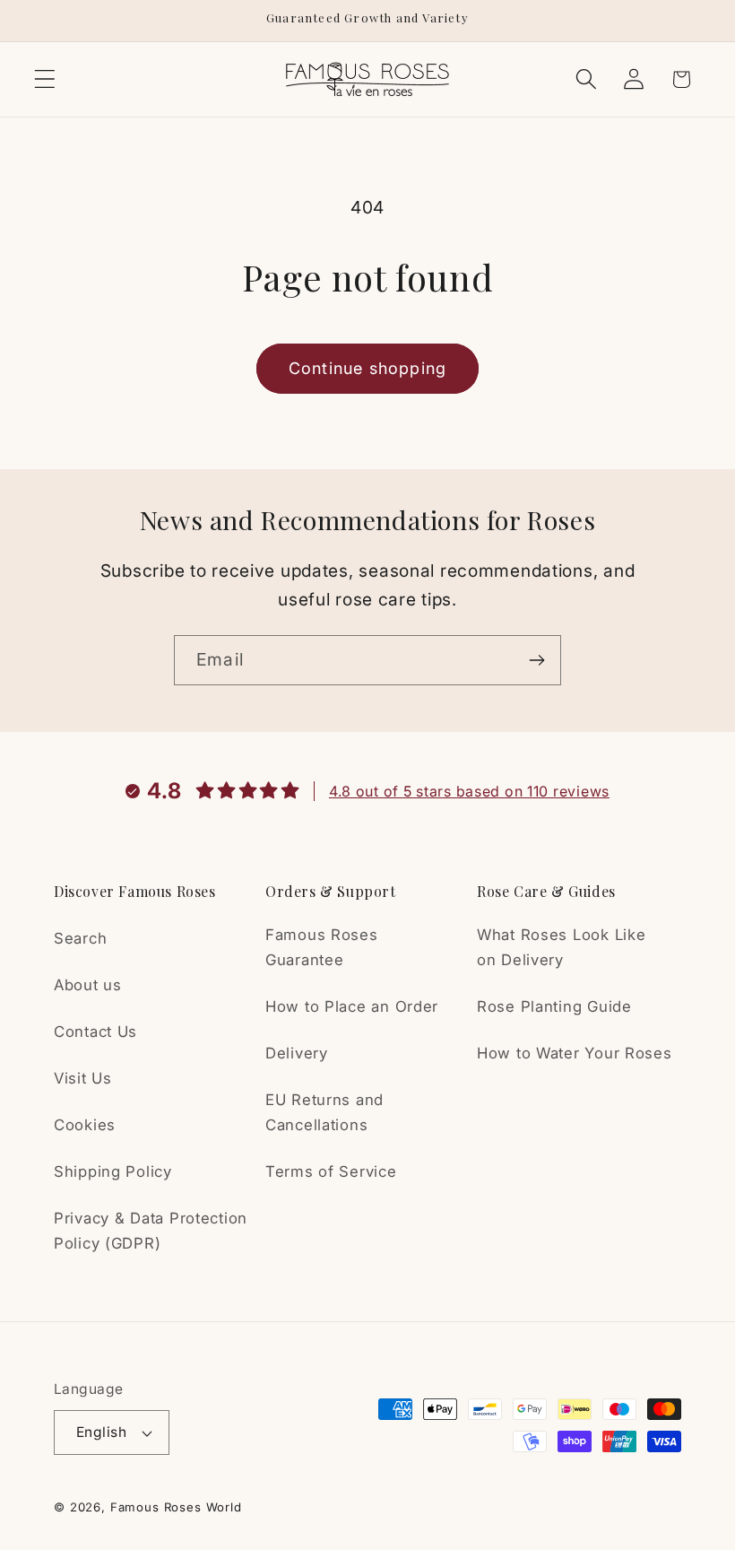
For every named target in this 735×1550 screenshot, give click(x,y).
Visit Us (83, 1078)
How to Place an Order (351, 1006)
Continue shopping (367, 368)
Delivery (296, 1053)
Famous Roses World (176, 1507)
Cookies (85, 1125)
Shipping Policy (113, 1171)
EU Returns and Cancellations (324, 1112)
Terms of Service (331, 1171)
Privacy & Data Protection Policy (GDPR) (150, 1230)
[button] (45, 79)
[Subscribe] (536, 660)
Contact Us (95, 1032)
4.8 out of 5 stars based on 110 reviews (469, 791)
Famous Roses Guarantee (321, 947)
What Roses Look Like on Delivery (561, 947)
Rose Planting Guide (554, 1006)
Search (80, 938)
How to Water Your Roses (574, 1053)
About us (88, 985)
